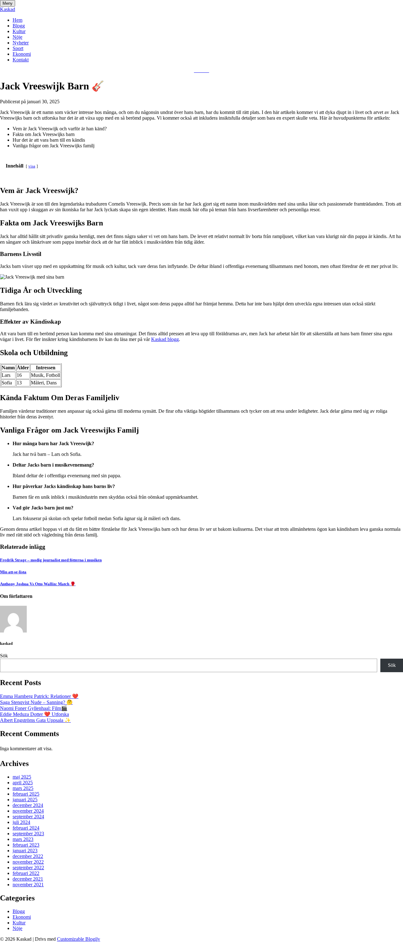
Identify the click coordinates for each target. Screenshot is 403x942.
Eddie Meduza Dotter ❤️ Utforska (34, 714)
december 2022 (28, 856)
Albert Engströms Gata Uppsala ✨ (35, 720)
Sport (18, 48)
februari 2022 (26, 873)
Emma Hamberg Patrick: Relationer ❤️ (39, 696)
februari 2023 (26, 845)
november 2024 (28, 811)
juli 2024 (21, 822)
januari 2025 (25, 799)
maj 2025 (22, 777)
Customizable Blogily (78, 939)
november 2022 (28, 862)
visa (31, 166)
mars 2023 (23, 839)
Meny (8, 3)
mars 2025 (23, 788)
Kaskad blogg (165, 339)
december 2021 (28, 879)
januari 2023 (25, 850)
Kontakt (21, 59)
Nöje (17, 37)
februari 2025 (26, 794)
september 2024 (28, 816)
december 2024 (28, 805)
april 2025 (23, 782)
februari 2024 (26, 828)
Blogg (19, 25)
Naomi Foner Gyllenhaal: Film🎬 (33, 708)
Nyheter (21, 42)
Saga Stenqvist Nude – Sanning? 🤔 (36, 702)
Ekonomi (22, 54)
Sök (4, 655)
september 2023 (28, 833)
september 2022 (28, 867)
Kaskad (7, 9)
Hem (17, 20)
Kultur (19, 31)
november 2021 (28, 884)
